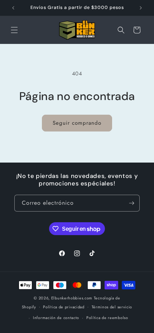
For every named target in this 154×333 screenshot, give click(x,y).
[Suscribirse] (131, 203)
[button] (14, 30)
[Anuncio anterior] (13, 8)
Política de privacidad (63, 307)
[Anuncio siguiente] (141, 8)
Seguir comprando (77, 123)
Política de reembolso (107, 317)
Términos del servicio (112, 307)
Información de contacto (56, 317)
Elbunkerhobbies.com (71, 298)
